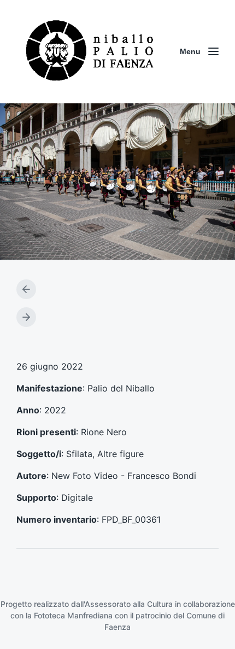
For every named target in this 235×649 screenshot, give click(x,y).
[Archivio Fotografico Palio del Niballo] (90, 51)
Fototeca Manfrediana (73, 615)
